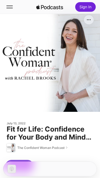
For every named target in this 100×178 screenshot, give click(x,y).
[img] (50, 7)
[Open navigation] (9, 7)
